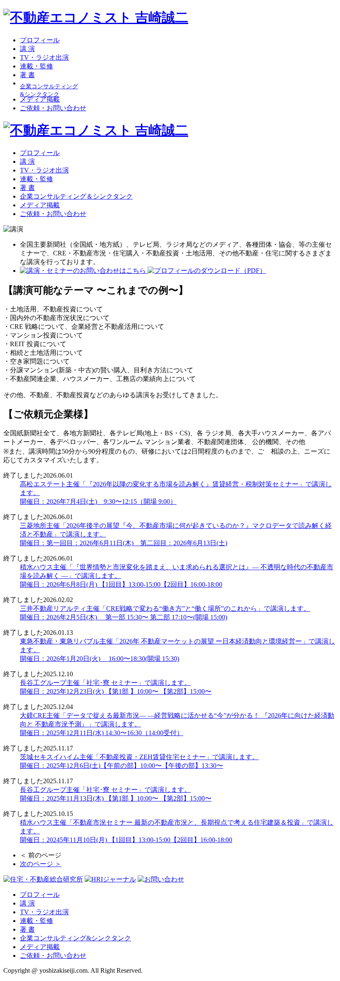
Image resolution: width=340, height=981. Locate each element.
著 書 (27, 74)
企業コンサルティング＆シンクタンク (76, 196)
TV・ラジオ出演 (44, 57)
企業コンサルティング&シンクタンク (75, 938)
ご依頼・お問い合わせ (53, 108)
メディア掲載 (40, 99)
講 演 (27, 48)
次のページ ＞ (40, 863)
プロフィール (40, 40)
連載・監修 (36, 66)
